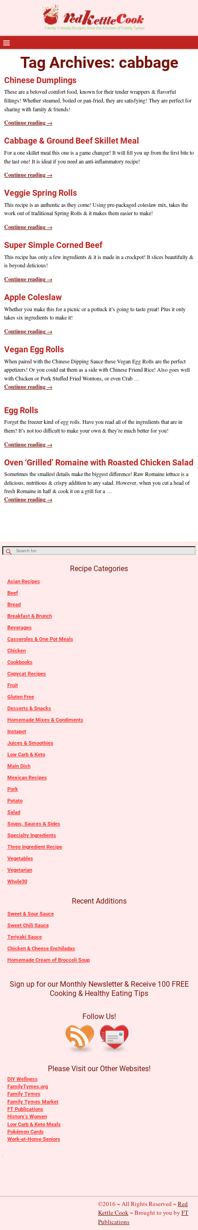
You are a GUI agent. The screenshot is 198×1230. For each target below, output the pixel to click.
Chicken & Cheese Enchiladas (41, 949)
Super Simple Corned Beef (53, 245)
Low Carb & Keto (26, 755)
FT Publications (25, 1109)
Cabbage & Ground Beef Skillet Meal (71, 140)
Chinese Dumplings (40, 80)
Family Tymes (24, 1094)
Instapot (16, 732)
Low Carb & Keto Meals (34, 1124)
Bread (14, 605)
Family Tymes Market (32, 1102)
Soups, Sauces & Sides (33, 824)
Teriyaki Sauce (24, 937)
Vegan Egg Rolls (34, 349)
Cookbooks (20, 662)
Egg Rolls (21, 410)
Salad (13, 812)
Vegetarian (19, 870)
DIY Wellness (22, 1079)
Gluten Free (20, 697)
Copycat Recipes (26, 674)
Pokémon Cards (25, 1132)
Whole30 (17, 882)
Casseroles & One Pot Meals (40, 639)
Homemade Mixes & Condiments (45, 720)
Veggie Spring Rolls (40, 193)
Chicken (16, 651)
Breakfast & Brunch (29, 616)
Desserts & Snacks (29, 708)
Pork (12, 789)
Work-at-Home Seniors (33, 1139)
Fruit (12, 685)
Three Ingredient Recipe (34, 847)
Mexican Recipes (27, 778)
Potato (15, 801)
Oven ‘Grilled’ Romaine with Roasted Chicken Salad (98, 462)
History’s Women (27, 1117)
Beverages (19, 628)
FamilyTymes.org (27, 1087)
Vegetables (20, 859)
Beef (12, 593)
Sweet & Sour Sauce (30, 914)
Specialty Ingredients (31, 835)
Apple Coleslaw (33, 297)
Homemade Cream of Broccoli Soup (48, 960)
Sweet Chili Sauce (28, 925)
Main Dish (18, 766)
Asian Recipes (23, 582)
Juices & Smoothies (30, 743)
